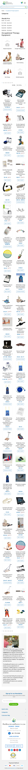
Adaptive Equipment (7, 48)
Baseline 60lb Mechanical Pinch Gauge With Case (20, 262)
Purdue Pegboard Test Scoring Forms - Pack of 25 (21, 419)
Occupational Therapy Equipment (12, 10)
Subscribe (14, 704)
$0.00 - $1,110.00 (6, 20)
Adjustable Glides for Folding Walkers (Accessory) (20, 218)
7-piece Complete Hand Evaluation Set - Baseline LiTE (20, 509)
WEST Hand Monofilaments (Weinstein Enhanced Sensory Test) (20, 172)
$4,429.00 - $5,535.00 (7, 30)
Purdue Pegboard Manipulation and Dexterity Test (20, 126)
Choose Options (7, 109)
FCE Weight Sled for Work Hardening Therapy (7, 576)
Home (3, 10)
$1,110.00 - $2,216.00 (7, 23)
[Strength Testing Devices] (20, 43)
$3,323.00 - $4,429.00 (7, 28)
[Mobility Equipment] (20, 71)
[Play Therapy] (7, 71)
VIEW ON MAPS (9, 746)
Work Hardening (20, 62)
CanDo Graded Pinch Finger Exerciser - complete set (7, 307)
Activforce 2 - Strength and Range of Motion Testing (7, 149)
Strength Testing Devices (20, 48)
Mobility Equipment (20, 77)
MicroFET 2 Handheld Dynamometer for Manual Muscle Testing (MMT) (7, 103)
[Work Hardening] (20, 56)
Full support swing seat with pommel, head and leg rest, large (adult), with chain (7, 487)
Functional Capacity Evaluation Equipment (7, 63)
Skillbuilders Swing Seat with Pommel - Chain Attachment (20, 286)
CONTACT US (18, 746)
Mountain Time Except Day (14, 730)
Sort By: (13, 85)
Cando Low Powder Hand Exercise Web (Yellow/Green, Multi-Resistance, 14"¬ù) (7, 263)
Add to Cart (7, 133)
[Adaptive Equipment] (7, 43)
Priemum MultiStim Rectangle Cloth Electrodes (7, 218)
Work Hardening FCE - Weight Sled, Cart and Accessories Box (7, 598)
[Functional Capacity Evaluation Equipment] (7, 56)
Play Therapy (7, 77)
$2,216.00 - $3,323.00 (7, 25)
